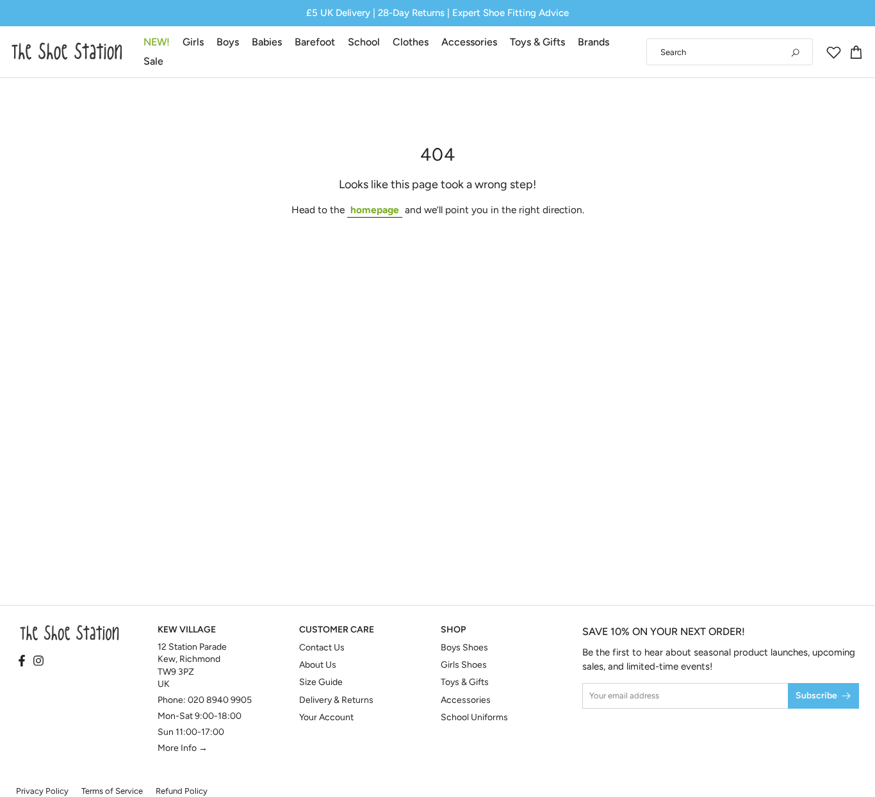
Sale (153, 61)
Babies (267, 42)
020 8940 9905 (220, 700)
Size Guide (321, 682)
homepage (374, 210)
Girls (193, 42)
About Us (317, 664)
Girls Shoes (464, 664)
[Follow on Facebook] (22, 661)
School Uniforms (474, 717)
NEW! (156, 42)
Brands (593, 42)
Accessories (469, 42)
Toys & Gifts (537, 42)
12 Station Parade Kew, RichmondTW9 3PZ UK (192, 665)
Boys (228, 42)
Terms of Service (112, 791)
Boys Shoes (464, 647)
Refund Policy (182, 791)
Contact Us (322, 647)
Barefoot (315, 42)
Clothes (411, 42)
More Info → (183, 748)
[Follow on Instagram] (38, 661)
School (364, 42)
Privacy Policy (42, 791)
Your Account (326, 717)
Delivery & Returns (336, 700)
